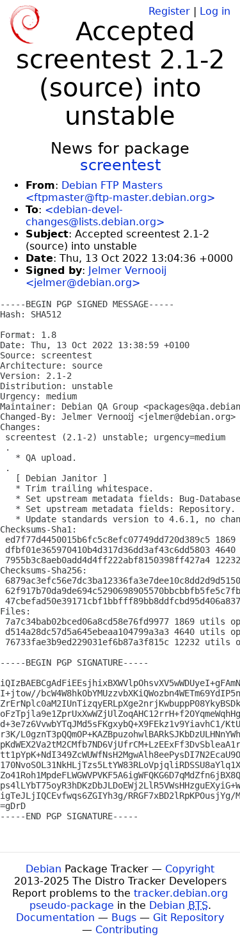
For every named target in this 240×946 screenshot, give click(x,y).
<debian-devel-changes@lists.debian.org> (95, 216)
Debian (43, 869)
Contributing (126, 930)
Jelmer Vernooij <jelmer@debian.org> (96, 276)
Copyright (189, 869)
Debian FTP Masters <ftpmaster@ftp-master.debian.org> (120, 191)
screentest (120, 165)
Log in (215, 11)
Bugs (123, 917)
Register (169, 11)
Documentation (55, 917)
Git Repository (188, 917)
